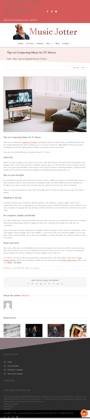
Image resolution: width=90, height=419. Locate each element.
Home (10, 362)
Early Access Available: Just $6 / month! (20, 20)
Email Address (9, 406)
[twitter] (9, 417)
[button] (5, 330)
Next (83, 67)
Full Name (7, 409)
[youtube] (56, 11)
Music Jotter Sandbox (15, 374)
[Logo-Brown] (45, 24)
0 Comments (35, 268)
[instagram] (52, 11)
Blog (27, 268)
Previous (76, 67)
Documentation (13, 366)
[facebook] (48, 11)
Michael (8, 268)
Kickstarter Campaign (15, 370)
